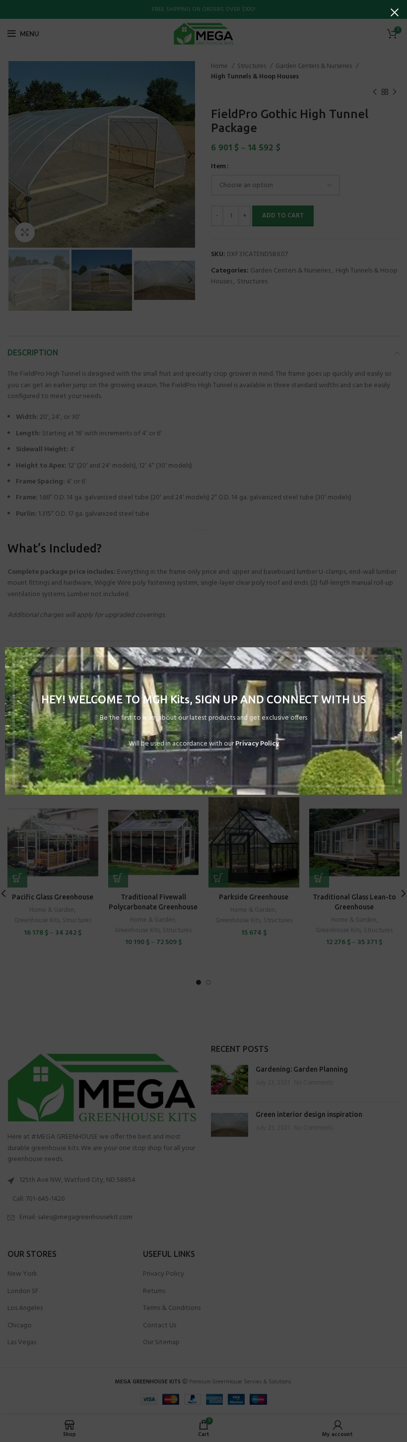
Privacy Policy (257, 744)
